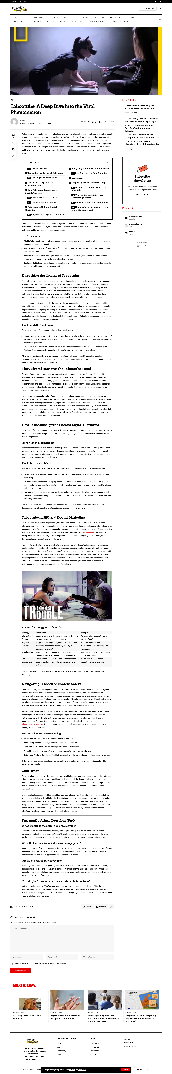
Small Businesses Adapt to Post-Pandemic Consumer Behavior (139, 128)
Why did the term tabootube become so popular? (87, 196)
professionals (88, 532)
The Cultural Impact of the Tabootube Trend (39, 184)
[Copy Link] (96, 122)
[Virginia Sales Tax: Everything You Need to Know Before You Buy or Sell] (142, 1000)
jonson (22, 120)
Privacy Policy (70, 1070)
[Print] (100, 122)
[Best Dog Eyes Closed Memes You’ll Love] (30, 1000)
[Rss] (160, 1)
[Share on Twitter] (88, 122)
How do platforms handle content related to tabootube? (90, 208)
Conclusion (77, 178)
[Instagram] (157, 1)
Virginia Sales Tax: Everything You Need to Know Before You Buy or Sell (140, 1019)
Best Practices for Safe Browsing (91, 173)
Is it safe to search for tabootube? (91, 202)
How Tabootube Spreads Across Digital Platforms (41, 191)
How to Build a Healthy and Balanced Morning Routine (139, 107)
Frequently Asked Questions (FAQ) (88, 183)
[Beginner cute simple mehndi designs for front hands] (67, 1000)
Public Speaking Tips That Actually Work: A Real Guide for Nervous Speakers (104, 1019)
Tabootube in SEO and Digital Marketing (41, 208)
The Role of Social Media (43, 202)
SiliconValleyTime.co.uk (32, 724)
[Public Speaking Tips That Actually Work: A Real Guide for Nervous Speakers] (105, 1000)
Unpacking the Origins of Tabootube (45, 173)
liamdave (16, 1012)
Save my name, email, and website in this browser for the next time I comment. (40, 964)
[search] (159, 9)
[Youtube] (141, 217)
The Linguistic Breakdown (44, 178)
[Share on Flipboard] (92, 122)
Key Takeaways (39, 168)
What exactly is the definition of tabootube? (89, 188)
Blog (12, 100)
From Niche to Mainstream (44, 197)
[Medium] (141, 233)
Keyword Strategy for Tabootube (47, 214)
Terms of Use (82, 1070)
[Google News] (154, 1)
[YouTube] (151, 1)
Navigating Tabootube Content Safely (90, 168)
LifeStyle (134, 112)
